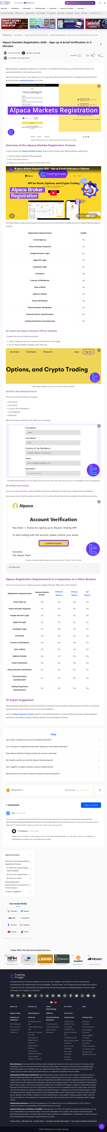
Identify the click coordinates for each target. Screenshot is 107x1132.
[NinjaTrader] (88, 996)
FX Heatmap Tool (70, 1038)
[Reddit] (47, 996)
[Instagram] (65, 996)
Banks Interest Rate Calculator (71, 1042)
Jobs (84, 1006)
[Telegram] (41, 996)
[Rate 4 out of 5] (86, 790)
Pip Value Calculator (86, 1023)
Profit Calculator (88, 1027)
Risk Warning (27, 1121)
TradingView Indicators (14, 1031)
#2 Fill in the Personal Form (17, 874)
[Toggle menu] (101, 1126)
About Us (13, 1006)
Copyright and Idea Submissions (57, 1121)
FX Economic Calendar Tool (69, 1023)
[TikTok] (35, 996)
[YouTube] (30, 996)
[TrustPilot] (94, 996)
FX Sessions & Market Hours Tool (89, 1053)
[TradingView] (12, 996)
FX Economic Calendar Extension (35, 1052)
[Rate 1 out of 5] (78, 790)
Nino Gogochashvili (23, 58)
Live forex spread (88, 1049)
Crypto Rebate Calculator (87, 1036)
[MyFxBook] (82, 996)
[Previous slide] (3, 24)
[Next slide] (104, 24)
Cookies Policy (38, 1121)
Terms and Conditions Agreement (84, 1121)
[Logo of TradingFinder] (5, 2)
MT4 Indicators (15, 1024)
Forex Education (52, 1024)
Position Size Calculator (69, 1047)
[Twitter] (24, 996)
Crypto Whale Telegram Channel (34, 1058)
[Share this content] (101, 44)
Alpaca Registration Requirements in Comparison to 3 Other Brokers (17, 885)
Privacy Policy (15, 1121)
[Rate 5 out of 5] (88, 790)
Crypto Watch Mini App (35, 1028)
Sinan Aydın (36, 53)
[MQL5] (18, 996)
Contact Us (32, 1006)
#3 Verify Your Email (14, 878)
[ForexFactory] (76, 996)
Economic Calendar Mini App (35, 1033)
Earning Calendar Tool (70, 1033)
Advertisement (33, 1013)
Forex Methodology (51, 1008)
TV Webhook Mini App (34, 1023)
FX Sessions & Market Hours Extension (33, 1040)
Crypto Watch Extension (33, 1047)
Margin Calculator (88, 1046)
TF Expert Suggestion (13, 892)
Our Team (68, 1006)
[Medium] (53, 996)
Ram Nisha (16, 53)
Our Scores (68, 1013)
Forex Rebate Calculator (87, 1031)
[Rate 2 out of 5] (81, 790)
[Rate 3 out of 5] (83, 790)
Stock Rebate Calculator (87, 1042)
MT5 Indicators (15, 1027)
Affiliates (49, 1013)
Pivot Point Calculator (68, 1053)
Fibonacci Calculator (68, 1058)
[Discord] (59, 996)
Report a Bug (15, 1013)
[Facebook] (71, 996)
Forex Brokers (18, 35)
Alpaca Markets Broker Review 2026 (36, 35)
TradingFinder (7, 35)
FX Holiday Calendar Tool (69, 1028)
